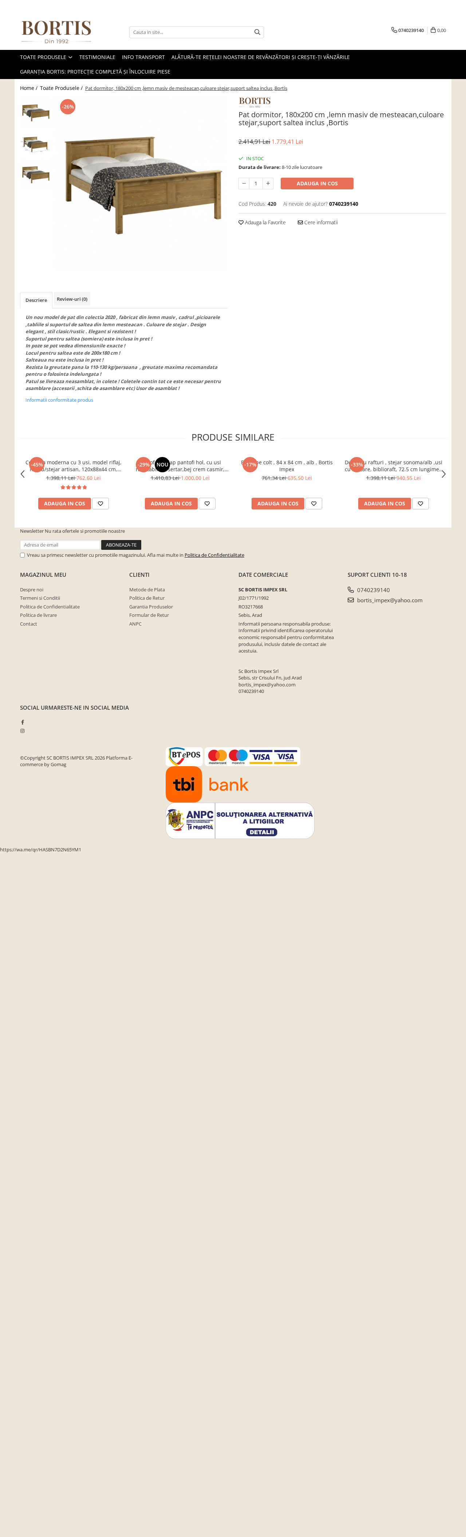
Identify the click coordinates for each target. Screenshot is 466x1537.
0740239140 (373, 590)
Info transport (143, 57)
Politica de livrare (38, 615)
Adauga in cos (317, 183)
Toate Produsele (44, 57)
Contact (28, 623)
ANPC (135, 623)
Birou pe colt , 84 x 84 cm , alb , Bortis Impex (287, 466)
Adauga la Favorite (265, 222)
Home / (29, 87)
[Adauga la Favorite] (100, 503)
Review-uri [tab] (72, 299)
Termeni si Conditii (40, 598)
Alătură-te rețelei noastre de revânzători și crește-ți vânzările (260, 57)
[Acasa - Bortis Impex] (56, 32)
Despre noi (31, 589)
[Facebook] (22, 722)
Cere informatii (320, 222)
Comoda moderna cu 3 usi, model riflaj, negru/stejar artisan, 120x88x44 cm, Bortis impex (73, 466)
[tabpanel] (141, 183)
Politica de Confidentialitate (214, 555)
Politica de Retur (147, 598)
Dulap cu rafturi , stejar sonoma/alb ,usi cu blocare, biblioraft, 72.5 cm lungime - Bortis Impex (393, 466)
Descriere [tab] (36, 300)
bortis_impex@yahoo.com (389, 600)
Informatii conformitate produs (59, 400)
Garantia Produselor (151, 606)
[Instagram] (22, 731)
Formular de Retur (149, 615)
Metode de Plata (147, 589)
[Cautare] (257, 32)
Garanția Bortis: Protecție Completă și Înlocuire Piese (95, 71)
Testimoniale (97, 57)
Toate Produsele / (62, 87)
